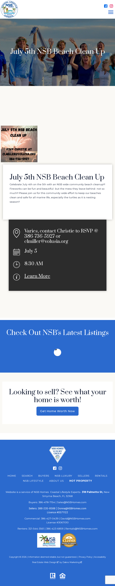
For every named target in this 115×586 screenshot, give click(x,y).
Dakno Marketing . (72, 562)
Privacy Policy (85, 557)
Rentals (101, 475)
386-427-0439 (49, 518)
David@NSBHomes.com (75, 518)
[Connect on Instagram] (111, 6)
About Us (56, 480)
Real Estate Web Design (44, 562)
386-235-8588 (46, 508)
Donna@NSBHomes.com (72, 508)
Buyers (43, 475)
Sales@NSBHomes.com (72, 502)
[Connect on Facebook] (105, 6)
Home (12, 475)
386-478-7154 (46, 502)
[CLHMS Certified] (69, 546)
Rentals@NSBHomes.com (81, 528)
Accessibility (100, 557)
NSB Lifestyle (33, 480)
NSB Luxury (63, 475)
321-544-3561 (36, 528)
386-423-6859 (54, 528)
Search (27, 475)
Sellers (83, 475)
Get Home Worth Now (57, 411)
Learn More (37, 276)
